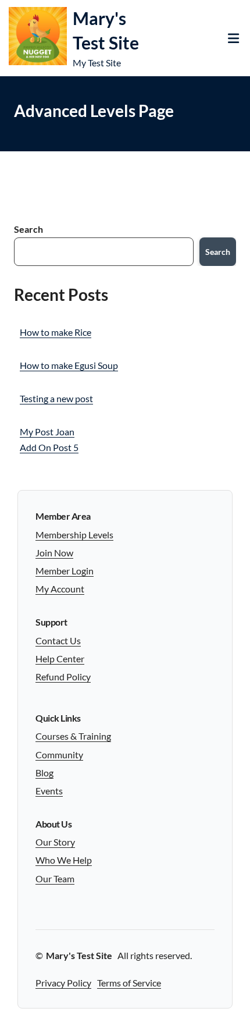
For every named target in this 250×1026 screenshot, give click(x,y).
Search (28, 229)
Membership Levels (74, 534)
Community (59, 754)
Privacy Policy (63, 982)
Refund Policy (63, 676)
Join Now (54, 552)
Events (49, 790)
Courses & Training (73, 735)
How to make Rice (55, 332)
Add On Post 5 (49, 447)
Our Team (54, 878)
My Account (59, 588)
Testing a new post (56, 398)
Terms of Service (129, 982)
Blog (44, 772)
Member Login (64, 570)
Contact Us (58, 640)
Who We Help (63, 859)
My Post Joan (47, 431)
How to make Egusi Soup (69, 365)
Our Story (55, 841)
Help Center (59, 658)
